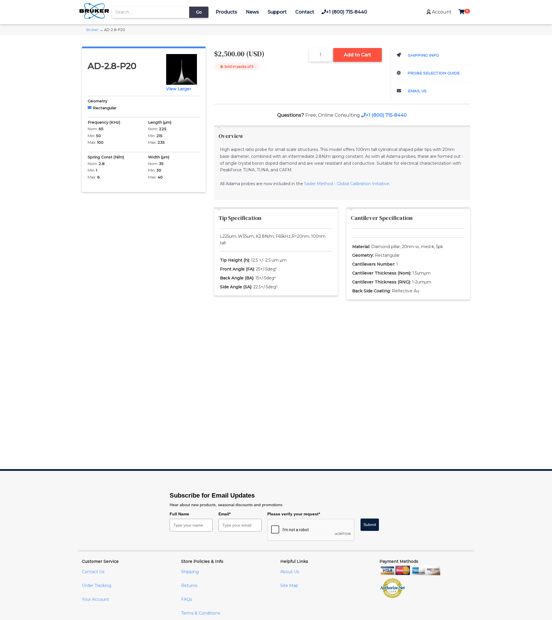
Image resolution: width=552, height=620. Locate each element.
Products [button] (226, 12)
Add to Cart (357, 54)
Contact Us (93, 571)
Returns (189, 585)
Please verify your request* (293, 514)
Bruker (92, 30)
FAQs (186, 599)
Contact (304, 12)
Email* (224, 514)
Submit (369, 524)
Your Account (95, 599)
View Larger (178, 88)
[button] (439, 12)
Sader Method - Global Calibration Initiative (346, 183)
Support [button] (277, 12)
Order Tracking (96, 585)
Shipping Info (423, 55)
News (252, 12)
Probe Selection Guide (433, 73)
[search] (150, 12)
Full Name (179, 514)
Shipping (190, 571)
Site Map (289, 585)
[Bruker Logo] (94, 17)
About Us (289, 571)
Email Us (417, 91)
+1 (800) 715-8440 (346, 12)
